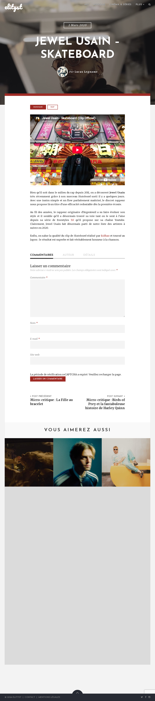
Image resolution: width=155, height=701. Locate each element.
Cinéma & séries (120, 4)
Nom (34, 322)
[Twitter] (142, 697)
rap (52, 107)
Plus (139, 4)
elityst (13, 6)
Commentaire (39, 277)
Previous (11, 551)
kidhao (105, 235)
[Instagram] (148, 697)
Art (86, 4)
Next (143, 551)
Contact (30, 697)
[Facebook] (145, 697)
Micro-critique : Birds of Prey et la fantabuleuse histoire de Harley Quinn (105, 404)
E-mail (35, 338)
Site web (35, 354)
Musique (99, 4)
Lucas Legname (86, 71)
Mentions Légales (49, 697)
